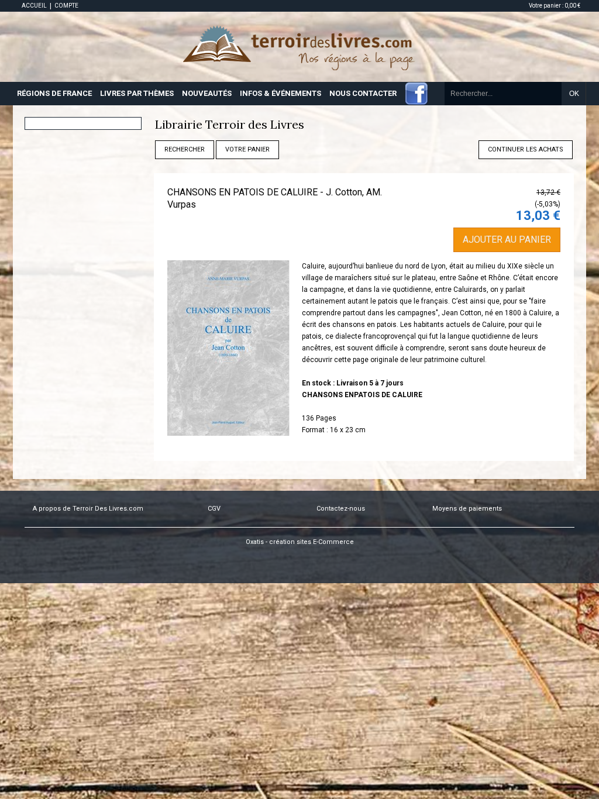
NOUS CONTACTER (363, 93)
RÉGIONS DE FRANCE (54, 93)
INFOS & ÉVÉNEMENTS (280, 93)
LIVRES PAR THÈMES (137, 93)
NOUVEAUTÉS (207, 93)
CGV (214, 508)
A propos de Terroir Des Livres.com (88, 508)
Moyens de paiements (467, 508)
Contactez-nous (340, 508)
